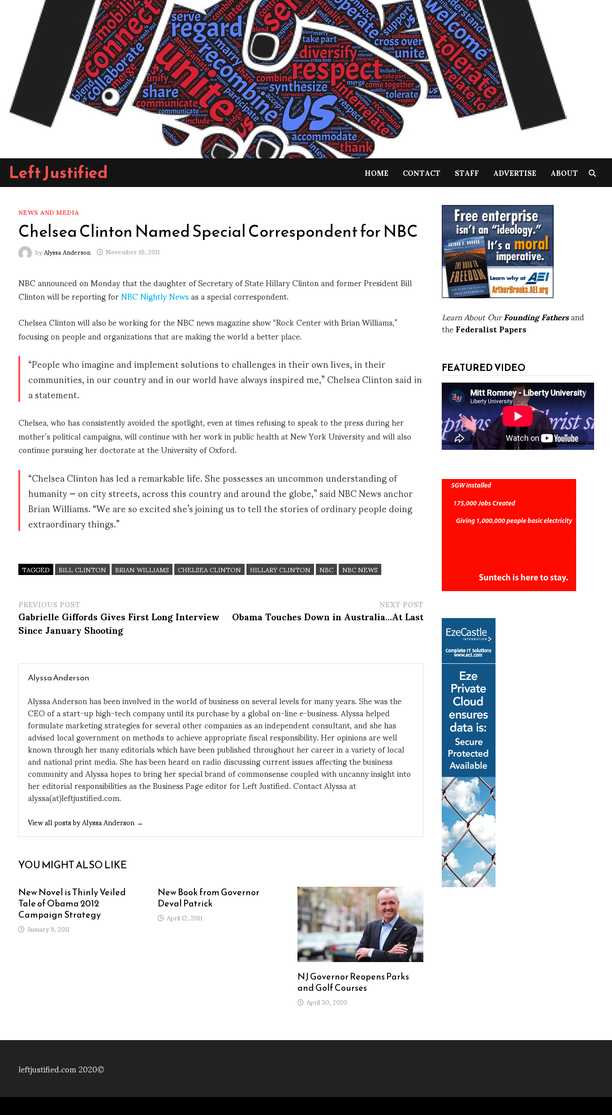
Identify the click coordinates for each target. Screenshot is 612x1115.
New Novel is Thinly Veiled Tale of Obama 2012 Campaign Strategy (72, 903)
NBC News (360, 569)
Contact (421, 172)
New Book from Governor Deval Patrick (208, 897)
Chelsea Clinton (209, 569)
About (564, 172)
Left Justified (58, 172)
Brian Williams (142, 569)
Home (376, 172)
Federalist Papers (491, 328)
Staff (467, 172)
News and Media (48, 212)
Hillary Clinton (280, 569)
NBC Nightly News (156, 296)
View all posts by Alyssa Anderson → (85, 821)
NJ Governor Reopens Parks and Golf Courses (353, 982)
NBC (326, 569)
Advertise (514, 172)
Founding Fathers (536, 316)
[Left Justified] (286, 77)
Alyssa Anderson (67, 251)
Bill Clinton (82, 569)
